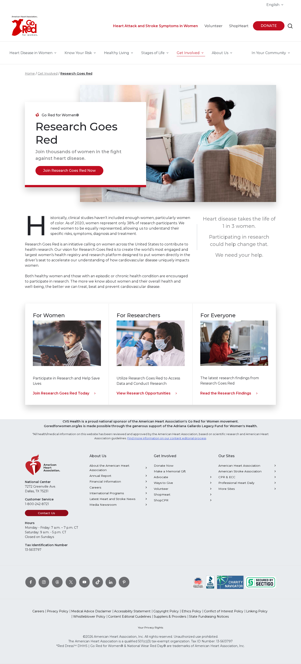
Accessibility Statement (132, 611)
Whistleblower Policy (89, 617)
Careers (95, 487)
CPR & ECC (226, 477)
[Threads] (57, 582)
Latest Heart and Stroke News (112, 499)
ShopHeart (162, 494)
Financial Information (105, 481)
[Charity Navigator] (230, 582)
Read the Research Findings (225, 393)
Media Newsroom (103, 504)
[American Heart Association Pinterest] (124, 582)
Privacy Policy (57, 611)
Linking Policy (257, 611)
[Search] (290, 26)
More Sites (226, 488)
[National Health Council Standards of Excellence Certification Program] (198, 582)
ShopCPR (161, 500)
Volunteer (161, 488)
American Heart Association (239, 465)
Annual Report (100, 475)
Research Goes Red (76, 73)
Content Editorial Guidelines (129, 617)
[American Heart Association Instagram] (44, 582)
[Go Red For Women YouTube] (84, 582)
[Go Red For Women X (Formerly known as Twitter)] (71, 582)
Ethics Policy (191, 611)
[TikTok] (97, 582)
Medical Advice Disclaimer (91, 611)
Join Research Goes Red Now (69, 170)
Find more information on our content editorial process (166, 438)
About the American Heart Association (109, 468)
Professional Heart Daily (236, 483)
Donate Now (163, 465)
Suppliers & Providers (170, 617)
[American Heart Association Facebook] (30, 582)
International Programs (106, 493)
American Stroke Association (240, 471)
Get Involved (48, 73)
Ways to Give (163, 483)
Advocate (161, 477)
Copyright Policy (166, 611)
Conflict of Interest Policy (223, 611)
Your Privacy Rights (150, 627)
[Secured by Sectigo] (260, 582)
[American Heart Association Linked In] (111, 582)
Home (30, 73)
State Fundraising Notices (209, 617)
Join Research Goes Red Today (61, 393)
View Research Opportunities (144, 393)
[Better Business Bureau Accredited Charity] (210, 582)
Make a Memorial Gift (170, 471)
